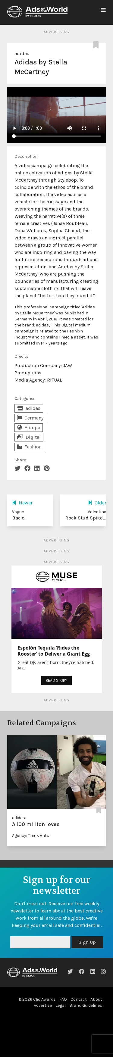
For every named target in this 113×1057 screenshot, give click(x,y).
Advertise (43, 1019)
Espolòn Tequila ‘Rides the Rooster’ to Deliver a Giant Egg (53, 650)
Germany (33, 418)
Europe (32, 427)
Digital (33, 437)
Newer (26, 503)
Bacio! (19, 518)
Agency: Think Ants (30, 835)
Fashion (33, 447)
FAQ (63, 1013)
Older (100, 503)
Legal (60, 1019)
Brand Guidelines (85, 1019)
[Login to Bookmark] (97, 45)
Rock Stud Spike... (85, 518)
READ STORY (56, 680)
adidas (21, 53)
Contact (79, 1013)
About (96, 1013)
